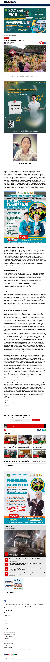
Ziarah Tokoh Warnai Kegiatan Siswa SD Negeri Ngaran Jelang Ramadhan (19, 649)
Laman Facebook (9, 592)
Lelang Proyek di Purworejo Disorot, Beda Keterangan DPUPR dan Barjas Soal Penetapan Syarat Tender (24, 446)
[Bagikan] (45, 43)
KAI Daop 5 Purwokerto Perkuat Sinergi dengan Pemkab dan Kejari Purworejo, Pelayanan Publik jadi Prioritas (39, 460)
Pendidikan (6, 623)
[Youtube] (11, 654)
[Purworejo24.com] (10, 1)
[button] (43, 2)
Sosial (5, 625)
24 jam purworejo (8, 636)
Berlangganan (36, 420)
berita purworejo (8, 630)
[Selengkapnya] (25, 601)
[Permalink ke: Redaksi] (5, 43)
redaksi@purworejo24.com (11, 612)
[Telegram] (43, 430)
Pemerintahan (6, 38)
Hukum (5, 620)
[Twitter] (40, 430)
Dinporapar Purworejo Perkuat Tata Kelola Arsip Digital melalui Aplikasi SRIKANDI (25, 460)
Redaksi (8, 42)
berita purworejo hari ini (10, 632)
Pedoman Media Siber (8, 643)
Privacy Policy (7, 645)
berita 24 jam (8, 638)
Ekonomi (5, 622)
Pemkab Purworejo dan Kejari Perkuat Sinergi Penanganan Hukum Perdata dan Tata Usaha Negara (10, 446)
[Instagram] (9, 654)
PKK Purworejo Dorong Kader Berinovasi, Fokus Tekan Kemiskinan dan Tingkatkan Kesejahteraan (10, 460)
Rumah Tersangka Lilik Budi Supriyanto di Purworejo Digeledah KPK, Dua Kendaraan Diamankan (25, 559)
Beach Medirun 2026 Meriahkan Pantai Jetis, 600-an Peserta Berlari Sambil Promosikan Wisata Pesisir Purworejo (25, 564)
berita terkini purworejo (10, 634)
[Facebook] (38, 430)
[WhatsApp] (45, 430)
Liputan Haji (36, 442)
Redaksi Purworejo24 (8, 647)
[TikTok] (16, 654)
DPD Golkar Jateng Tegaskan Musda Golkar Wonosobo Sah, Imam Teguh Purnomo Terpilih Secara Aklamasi (25, 569)
